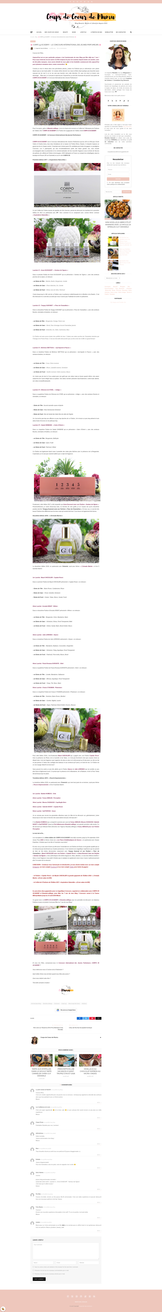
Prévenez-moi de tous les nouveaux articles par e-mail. (50, 1274)
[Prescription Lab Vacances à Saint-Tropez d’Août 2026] (66, 1060)
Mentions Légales (81, 1301)
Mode (74, 32)
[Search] (131, 32)
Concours (56, 1003)
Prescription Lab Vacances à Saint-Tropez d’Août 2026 (66, 1071)
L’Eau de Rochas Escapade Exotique (80, 1027)
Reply (99, 1102)
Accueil (39, 32)
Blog (36, 37)
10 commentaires (62, 48)
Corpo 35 (64, 1003)
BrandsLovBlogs (47, 1003)
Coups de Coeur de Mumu (42, 48)
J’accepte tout (8, 1296)
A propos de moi (96, 32)
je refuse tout (18, 1296)
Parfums (84, 1003)
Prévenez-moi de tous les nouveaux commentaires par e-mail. (52, 1270)
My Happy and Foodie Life (118, 302)
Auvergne (108, 286)
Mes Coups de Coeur (52, 32)
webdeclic (20, 1303)
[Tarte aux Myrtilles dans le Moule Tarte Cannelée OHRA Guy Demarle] (41, 1060)
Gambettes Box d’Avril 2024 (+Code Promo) (125, 262)
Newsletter (109, 32)
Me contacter (121, 32)
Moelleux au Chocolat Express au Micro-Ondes (90, 1071)
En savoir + (28, 1296)
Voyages (112, 294)
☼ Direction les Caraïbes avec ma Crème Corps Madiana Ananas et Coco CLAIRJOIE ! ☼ (126, 241)
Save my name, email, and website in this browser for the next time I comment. (56, 1267)
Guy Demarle (127, 126)
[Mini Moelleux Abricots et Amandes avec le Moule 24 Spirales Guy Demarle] (118, 210)
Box (129, 286)
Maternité (108, 290)
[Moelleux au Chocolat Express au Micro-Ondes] (90, 1060)
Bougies (122, 286)
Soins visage (122, 292)
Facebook (54, 867)
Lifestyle (83, 32)
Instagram (36, 867)
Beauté (65, 32)
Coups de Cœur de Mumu (85, 1306)
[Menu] (31, 32)
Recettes (125, 290)
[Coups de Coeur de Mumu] (81, 16)
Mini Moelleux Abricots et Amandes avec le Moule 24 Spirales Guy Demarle (118, 224)
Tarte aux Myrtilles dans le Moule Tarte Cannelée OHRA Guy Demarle (41, 1072)
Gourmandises (109, 288)
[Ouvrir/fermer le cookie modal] (3, 1308)
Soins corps (113, 292)
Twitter (72, 867)
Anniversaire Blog (36, 1003)
